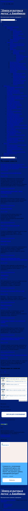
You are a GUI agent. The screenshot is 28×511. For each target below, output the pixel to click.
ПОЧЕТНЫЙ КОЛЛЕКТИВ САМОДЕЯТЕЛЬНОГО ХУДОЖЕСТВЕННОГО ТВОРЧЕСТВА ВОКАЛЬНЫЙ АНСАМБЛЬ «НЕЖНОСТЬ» (15, 116)
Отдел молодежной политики (18, 34)
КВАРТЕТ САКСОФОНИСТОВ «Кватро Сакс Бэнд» (15, 141)
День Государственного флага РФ (10, 225)
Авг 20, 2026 (4, 262)
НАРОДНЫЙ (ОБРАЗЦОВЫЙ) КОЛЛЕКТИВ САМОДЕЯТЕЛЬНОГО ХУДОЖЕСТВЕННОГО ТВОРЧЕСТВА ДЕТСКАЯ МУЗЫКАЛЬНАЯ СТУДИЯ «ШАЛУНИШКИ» (15, 103)
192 (5, 371)
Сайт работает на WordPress (8, 500)
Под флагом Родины (6, 208)
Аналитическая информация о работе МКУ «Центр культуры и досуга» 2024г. (18, 69)
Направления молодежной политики (16, 145)
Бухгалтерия (16, 32)
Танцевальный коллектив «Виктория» (17, 95)
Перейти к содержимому (7, 1)
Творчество (7, 86)
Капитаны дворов (6, 241)
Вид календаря (22, 400)
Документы (10, 42)
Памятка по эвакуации (19, 73)
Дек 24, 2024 (4, 196)
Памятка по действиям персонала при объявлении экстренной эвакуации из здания (19, 79)
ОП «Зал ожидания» (12, 146)
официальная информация (8, 188)
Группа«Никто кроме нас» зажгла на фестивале (14, 355)
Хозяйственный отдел (19, 38)
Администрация (17, 31)
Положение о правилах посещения (21, 55)
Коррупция (13, 49)
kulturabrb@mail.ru (5, 436)
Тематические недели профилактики (11, 173)
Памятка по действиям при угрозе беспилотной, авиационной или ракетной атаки (14, 259)
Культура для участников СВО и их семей (12, 291)
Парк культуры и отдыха (10, 153)
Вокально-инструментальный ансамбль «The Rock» (15, 138)
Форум (5, 507)
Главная (3, 422)
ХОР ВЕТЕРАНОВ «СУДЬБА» (15, 121)
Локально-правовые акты (16, 65)
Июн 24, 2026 (4, 342)
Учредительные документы (17, 43)
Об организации (8, 504)
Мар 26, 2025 (4, 176)
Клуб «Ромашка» (11, 129)
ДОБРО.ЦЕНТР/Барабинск (14, 147)
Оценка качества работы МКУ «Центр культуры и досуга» (11, 192)
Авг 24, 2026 (4, 211)
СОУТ (11, 48)
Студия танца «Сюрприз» (13, 97)
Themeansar (4, 501)
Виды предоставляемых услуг (18, 66)
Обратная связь (8, 505)
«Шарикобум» (5, 275)
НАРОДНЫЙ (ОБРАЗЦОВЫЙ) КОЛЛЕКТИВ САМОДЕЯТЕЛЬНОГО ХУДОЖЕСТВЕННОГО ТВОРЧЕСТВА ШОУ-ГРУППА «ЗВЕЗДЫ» (15, 91)
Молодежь (6, 143)
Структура (9, 28)
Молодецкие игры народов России (16, 152)
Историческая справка (13, 27)
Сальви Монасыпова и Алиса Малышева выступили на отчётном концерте (12, 338)
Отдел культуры (17, 36)
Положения (16, 53)
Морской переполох (6, 305)
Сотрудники (13, 29)
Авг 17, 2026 (4, 278)
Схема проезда (14, 41)
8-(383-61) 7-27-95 (5, 435)
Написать (12, 480)
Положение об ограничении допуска (20, 59)
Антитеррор (13, 72)
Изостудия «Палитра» (12, 131)
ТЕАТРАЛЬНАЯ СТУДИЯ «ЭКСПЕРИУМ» (14, 133)
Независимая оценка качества (18, 63)
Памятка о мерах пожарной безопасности (19, 75)
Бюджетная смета (14, 62)
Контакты (6, 154)
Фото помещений (14, 39)
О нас (5, 25)
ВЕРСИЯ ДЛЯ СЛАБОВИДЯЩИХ (15, 414)
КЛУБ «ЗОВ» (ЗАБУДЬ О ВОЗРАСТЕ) (17, 128)
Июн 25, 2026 (4, 308)
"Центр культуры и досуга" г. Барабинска (13, 12)
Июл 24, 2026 (4, 294)
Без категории (4, 170)
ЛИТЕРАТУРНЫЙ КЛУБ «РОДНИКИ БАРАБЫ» (13, 123)
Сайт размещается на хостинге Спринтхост (14, 509)
